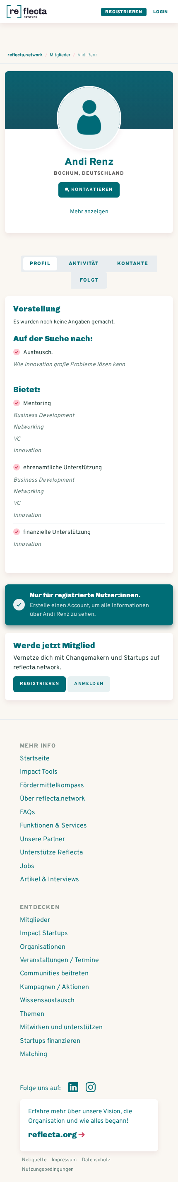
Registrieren (123, 12)
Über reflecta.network (52, 799)
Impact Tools (39, 772)
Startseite (35, 759)
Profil (40, 264)
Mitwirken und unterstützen (61, 1027)
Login (160, 12)
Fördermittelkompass (52, 786)
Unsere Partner (42, 839)
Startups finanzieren (50, 1041)
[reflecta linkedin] (73, 1088)
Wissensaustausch (47, 1000)
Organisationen (42, 947)
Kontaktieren (92, 190)
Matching (33, 1054)
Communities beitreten (54, 974)
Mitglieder (35, 920)
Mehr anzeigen (89, 211)
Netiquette (34, 1160)
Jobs (27, 866)
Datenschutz (96, 1160)
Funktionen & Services (53, 826)
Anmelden (88, 684)
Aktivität (84, 264)
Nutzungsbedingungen (48, 1169)
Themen (32, 1014)
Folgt (89, 280)
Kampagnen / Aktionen (54, 987)
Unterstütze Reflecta (51, 853)
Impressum (64, 1160)
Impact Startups (44, 933)
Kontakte (133, 264)
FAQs (27, 812)
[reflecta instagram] (91, 1088)
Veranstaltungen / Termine (59, 960)
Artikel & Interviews (49, 880)
